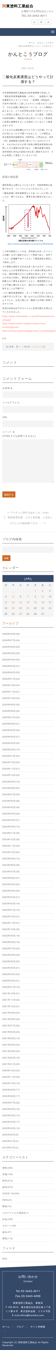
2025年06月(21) (11, 723)
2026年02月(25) (11, 672)
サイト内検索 (37, 1326)
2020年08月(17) (11, 1096)
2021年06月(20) (11, 1031)
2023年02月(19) (11, 903)
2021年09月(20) (11, 1012)
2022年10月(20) (11, 929)
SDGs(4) (7, 1199)
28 (28, 613)
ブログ (20, 1326)
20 (20, 608)
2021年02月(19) (11, 1057)
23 (42, 608)
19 (13, 608)
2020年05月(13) (11, 1115)
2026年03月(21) (11, 665)
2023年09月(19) (11, 858)
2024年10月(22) (11, 775)
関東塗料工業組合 (17, 5)
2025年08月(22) (11, 710)
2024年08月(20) (11, 787)
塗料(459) (7, 1167)
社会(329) (7, 1219)
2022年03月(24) (11, 974)
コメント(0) (39, 346)
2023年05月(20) (11, 884)
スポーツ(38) (9, 1225)
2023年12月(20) (11, 839)
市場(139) (7, 1174)
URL (4, 417)
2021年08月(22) (11, 1019)
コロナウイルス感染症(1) (15, 1212)
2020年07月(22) (11, 1102)
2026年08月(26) (11, 633)
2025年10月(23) (11, 698)
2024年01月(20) (11, 832)
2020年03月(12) (11, 1128)
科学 (4, 338)
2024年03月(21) (11, 819)
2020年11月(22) (11, 1076)
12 (13, 602)
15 (35, 602)
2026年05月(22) (11, 653)
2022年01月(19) (11, 986)
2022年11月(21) (11, 922)
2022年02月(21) (11, 980)
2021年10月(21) (11, 1006)
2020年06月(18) (11, 1108)
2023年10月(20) (11, 852)
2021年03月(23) (11, 1051)
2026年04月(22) (11, 659)
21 (28, 608)
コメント (19, 433)
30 (42, 613)
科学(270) (7, 1180)
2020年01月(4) (10, 1140)
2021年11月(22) (11, 999)
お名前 (7, 388)
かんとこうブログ (45, 42)
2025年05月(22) (11, 730)
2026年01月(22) (11, 678)
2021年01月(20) (11, 1064)
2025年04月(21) (11, 736)
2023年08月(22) (11, 864)
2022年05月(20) (11, 961)
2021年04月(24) (11, 1044)
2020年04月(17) (11, 1121)
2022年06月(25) (11, 954)
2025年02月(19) (11, 749)
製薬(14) (7, 1206)
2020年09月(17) (11, 1089)
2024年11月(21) (11, 768)
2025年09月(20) (11, 704)
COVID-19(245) (11, 1193)
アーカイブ (10, 623)
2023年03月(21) (11, 897)
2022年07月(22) (11, 948)
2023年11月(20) (11, 845)
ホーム (32, 42)
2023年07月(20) (11, 871)
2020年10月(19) (11, 1083)
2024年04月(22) (11, 813)
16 (42, 602)
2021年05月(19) (11, 1038)
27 (20, 613)
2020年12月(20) (11, 1070)
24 (50, 608)
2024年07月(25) (11, 794)
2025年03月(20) (11, 743)
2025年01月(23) (11, 755)
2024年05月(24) (11, 807)
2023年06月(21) (11, 877)
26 (13, 613)
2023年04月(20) (11, 890)
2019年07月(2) (10, 1147)
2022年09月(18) (11, 935)
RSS (4, 1258)
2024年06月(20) (11, 800)
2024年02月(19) (11, 826)
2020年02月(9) (10, 1134)
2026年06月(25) (11, 646)
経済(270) (7, 1186)
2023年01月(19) (11, 909)
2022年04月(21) (11, 967)
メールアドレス (11, 402)
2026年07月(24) (11, 640)
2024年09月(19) (11, 781)
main (46, 512)
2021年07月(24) (11, 1025)
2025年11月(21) (11, 691)
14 (28, 602)
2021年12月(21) (11, 993)
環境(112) (7, 1238)
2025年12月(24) (11, 685)
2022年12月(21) (11, 916)
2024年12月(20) (11, 762)
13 (20, 602)
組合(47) (7, 1231)
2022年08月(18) (11, 941)
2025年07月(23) (11, 717)
